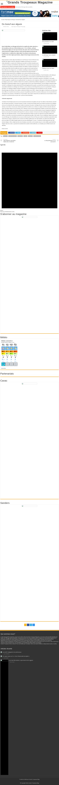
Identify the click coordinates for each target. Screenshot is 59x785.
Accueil (2, 19)
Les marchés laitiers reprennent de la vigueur (21, 660)
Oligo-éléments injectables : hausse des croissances (9, 140)
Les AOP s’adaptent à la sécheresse (12, 652)
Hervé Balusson (12, 136)
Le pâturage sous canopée (48, 55)
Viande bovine (37, 136)
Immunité (20, 136)
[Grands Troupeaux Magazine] (29, 2)
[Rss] (25, 625)
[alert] (29, 179)
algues (5, 136)
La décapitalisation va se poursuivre (50, 140)
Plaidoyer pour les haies (48, 68)
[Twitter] (31, 625)
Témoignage (22, 26)
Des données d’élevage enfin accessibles (24, 7)
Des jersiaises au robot (48, 41)
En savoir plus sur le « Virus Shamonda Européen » (16, 656)
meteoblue (3, 368)
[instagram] (33, 625)
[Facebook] (28, 625)
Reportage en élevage (10, 19)
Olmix (25, 136)
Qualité (30, 136)
